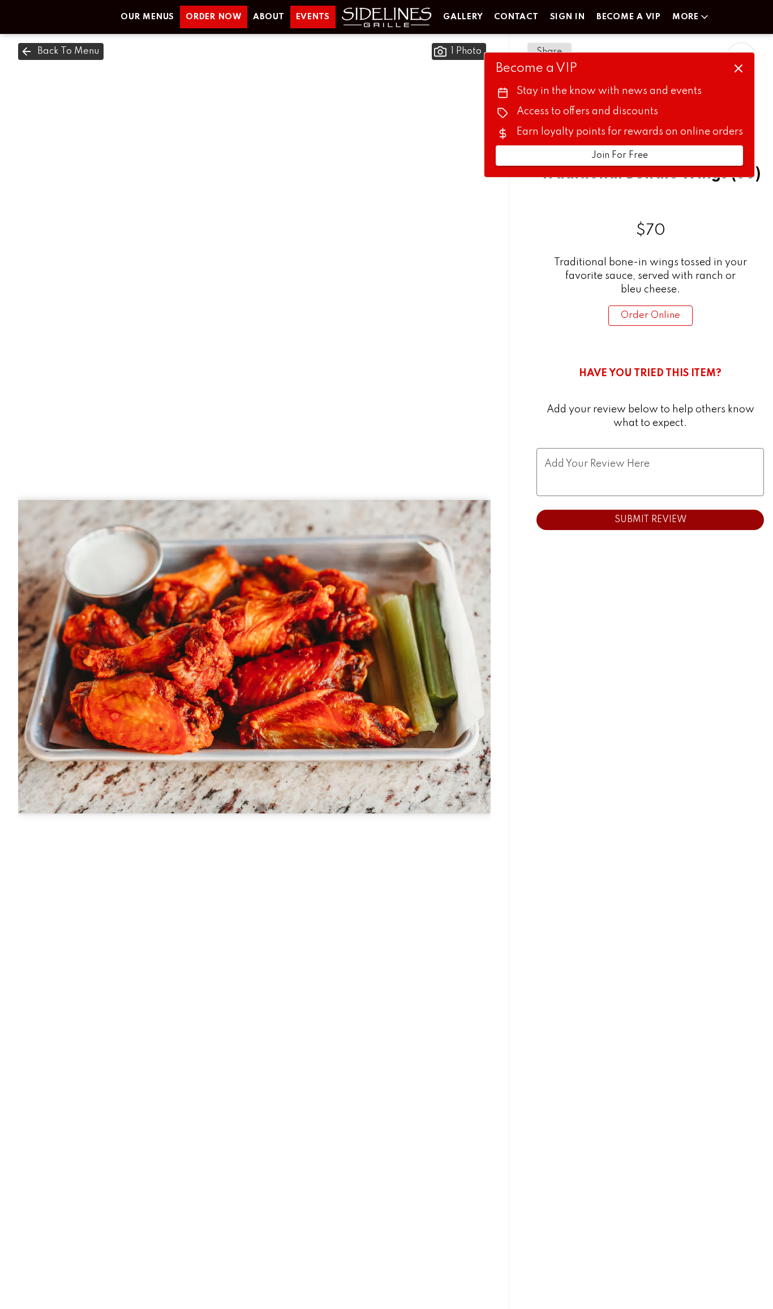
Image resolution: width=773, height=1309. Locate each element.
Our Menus (147, 17)
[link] (650, 315)
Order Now (214, 17)
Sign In (567, 17)
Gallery (463, 17)
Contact (516, 17)
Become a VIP (628, 17)
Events (313, 17)
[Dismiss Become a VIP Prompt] (738, 68)
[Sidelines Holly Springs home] (386, 17)
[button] (691, 17)
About (269, 17)
